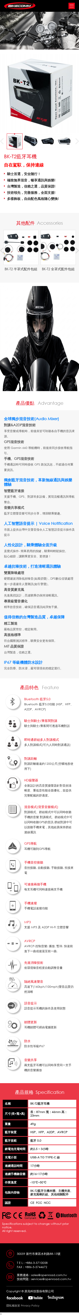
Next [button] (76, 141)
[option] (14, 141)
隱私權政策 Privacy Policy (22, 1305)
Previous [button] (3, 141)
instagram (56, 1298)
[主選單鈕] (71, 6)
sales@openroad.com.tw (49, 1275)
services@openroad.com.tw (51, 1279)
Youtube (35, 1298)
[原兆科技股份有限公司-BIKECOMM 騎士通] (20, 5)
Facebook (14, 1297)
